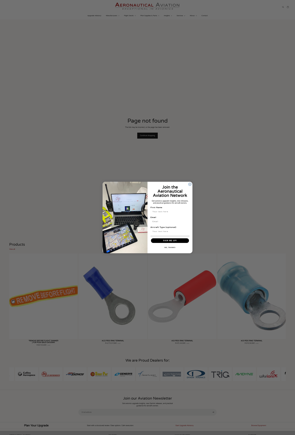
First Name (156, 207)
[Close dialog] (190, 184)
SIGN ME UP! (170, 241)
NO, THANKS (170, 247)
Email (153, 217)
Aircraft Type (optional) (163, 227)
